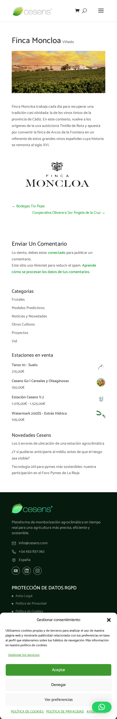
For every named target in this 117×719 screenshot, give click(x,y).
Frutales (18, 300)
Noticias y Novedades (29, 316)
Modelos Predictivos (28, 308)
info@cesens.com (33, 543)
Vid (14, 341)
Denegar (58, 684)
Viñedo (68, 42)
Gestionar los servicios (23, 655)
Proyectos (20, 333)
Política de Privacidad (31, 603)
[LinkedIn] (27, 571)
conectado (57, 253)
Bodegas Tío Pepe (28, 206)
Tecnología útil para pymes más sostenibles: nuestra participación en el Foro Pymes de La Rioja (54, 470)
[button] (109, 620)
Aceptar (58, 670)
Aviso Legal (24, 596)
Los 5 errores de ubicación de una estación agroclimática (58, 444)
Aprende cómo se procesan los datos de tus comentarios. (54, 268)
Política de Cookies (29, 611)
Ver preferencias (59, 699)
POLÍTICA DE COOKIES (27, 711)
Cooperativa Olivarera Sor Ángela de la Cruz (68, 213)
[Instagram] (37, 571)
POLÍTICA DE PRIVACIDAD (65, 711)
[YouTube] (16, 571)
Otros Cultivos (23, 324)
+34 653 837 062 (32, 552)
